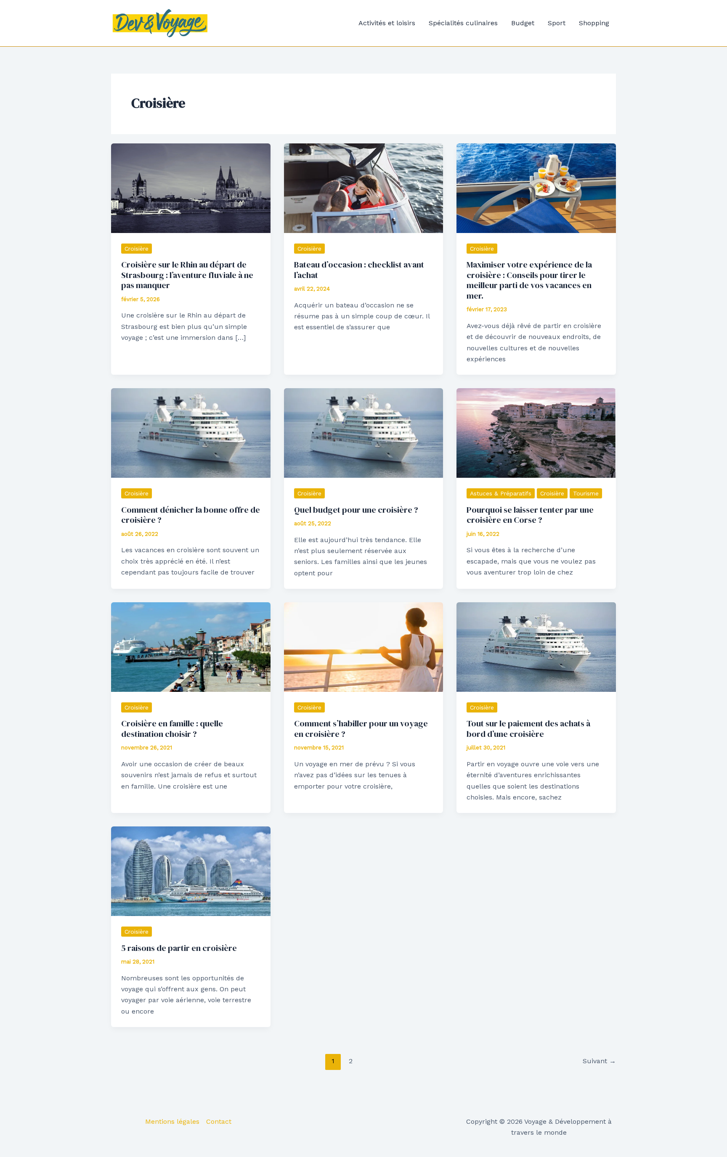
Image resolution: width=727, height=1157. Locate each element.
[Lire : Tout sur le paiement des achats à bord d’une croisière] (536, 647)
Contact (218, 1121)
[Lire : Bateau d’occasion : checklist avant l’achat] (363, 187)
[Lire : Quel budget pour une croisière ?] (363, 433)
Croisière (137, 248)
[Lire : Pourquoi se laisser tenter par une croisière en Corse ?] (536, 433)
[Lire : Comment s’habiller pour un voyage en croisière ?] (363, 647)
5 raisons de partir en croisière (179, 948)
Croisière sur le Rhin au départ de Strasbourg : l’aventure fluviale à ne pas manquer (187, 275)
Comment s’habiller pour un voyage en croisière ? (361, 728)
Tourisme (586, 493)
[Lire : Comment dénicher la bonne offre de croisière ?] (191, 433)
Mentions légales (172, 1121)
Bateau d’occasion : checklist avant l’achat (359, 270)
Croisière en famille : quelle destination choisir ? (172, 728)
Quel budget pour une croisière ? (356, 510)
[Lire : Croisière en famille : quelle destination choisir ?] (191, 647)
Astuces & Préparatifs (500, 493)
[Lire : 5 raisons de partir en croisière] (191, 871)
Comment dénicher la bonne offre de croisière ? (190, 515)
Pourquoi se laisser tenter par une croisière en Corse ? (530, 515)
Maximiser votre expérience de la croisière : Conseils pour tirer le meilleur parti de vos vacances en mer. (529, 280)
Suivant (599, 1061)
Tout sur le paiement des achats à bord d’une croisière (528, 728)
